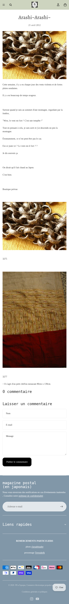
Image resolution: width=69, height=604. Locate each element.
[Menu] (3, 5)
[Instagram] (32, 599)
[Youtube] (37, 599)
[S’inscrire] (61, 506)
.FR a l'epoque (20, 585)
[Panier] (65, 4)
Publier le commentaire (17, 462)
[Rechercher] (10, 4)
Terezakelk (40, 553)
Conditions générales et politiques (34, 592)
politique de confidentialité (31, 496)
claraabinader (37, 547)
